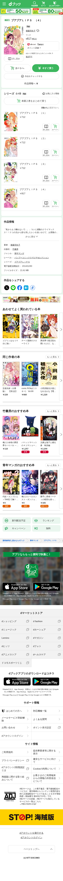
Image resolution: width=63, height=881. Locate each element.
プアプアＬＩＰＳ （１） (33, 113)
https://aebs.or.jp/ (28, 804)
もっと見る (52, 357)
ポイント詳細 (33, 48)
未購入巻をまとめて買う (33, 101)
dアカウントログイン (12, 735)
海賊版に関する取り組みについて (13, 778)
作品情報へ (30, 83)
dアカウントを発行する (31, 833)
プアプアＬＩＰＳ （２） (33, 138)
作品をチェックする (33, 76)
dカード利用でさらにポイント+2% (38, 53)
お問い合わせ (8, 727)
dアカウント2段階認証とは (13, 768)
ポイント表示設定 (42, 727)
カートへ (19, 68)
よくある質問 (40, 719)
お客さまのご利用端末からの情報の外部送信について (44, 778)
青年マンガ (19, 253)
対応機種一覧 (40, 711)
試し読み (16, 59)
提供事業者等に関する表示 (44, 752)
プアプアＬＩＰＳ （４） (33, 189)
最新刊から (54, 108)
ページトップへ (31, 849)
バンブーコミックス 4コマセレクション (31, 258)
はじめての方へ (14, 711)
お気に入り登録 (52, 93)
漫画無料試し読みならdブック (14, 540)
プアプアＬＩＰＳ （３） (33, 164)
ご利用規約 (7, 752)
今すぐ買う (48, 68)
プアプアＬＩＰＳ (22, 262)
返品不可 (29, 57)
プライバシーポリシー (13, 760)
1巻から (44, 108)
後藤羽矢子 (31, 31)
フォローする (37, 30)
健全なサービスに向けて (44, 760)
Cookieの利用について (44, 768)
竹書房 (15, 249)
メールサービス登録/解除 (13, 719)
